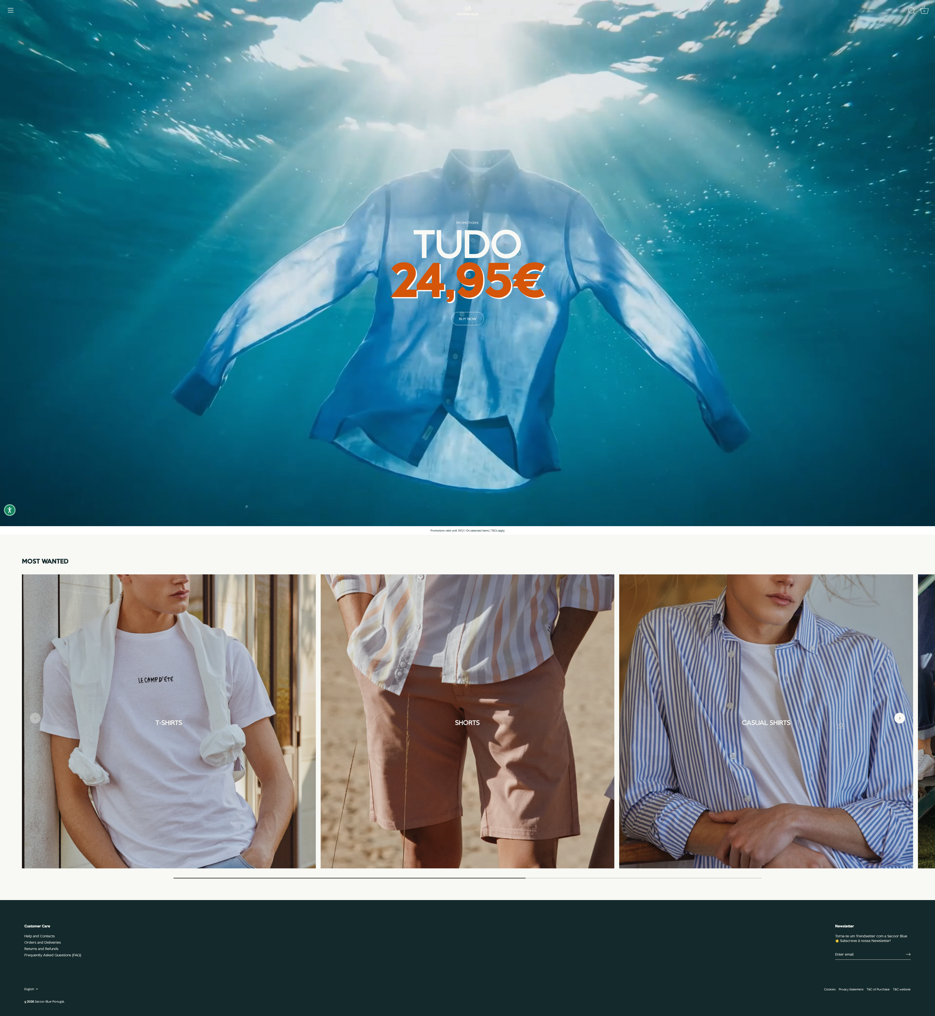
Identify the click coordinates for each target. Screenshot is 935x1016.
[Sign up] (908, 954)
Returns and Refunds (41, 948)
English (29, 989)
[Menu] (10, 10)
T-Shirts (169, 722)
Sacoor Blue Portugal (49, 1001)
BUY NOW (467, 318)
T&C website (902, 989)
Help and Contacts (39, 935)
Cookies (830, 989)
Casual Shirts (766, 722)
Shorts (467, 722)
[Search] (911, 11)
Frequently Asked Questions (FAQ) (52, 954)
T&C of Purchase (878, 989)
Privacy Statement (851, 989)
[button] (35, 718)
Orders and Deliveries (42, 942)
